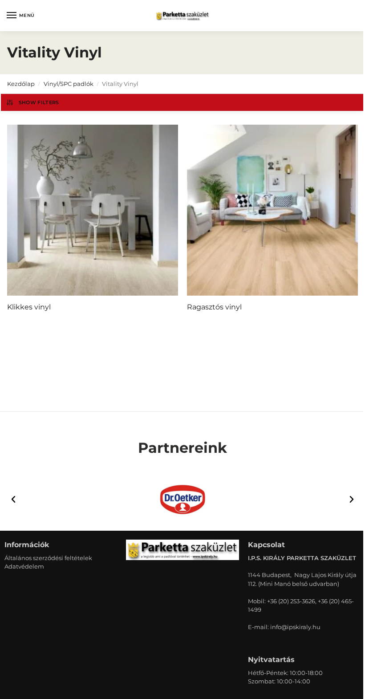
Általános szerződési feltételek (48, 557)
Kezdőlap (21, 83)
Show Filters (39, 102)
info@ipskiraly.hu (295, 626)
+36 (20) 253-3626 (291, 601)
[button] (13, 499)
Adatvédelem (24, 566)
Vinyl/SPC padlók (68, 83)
